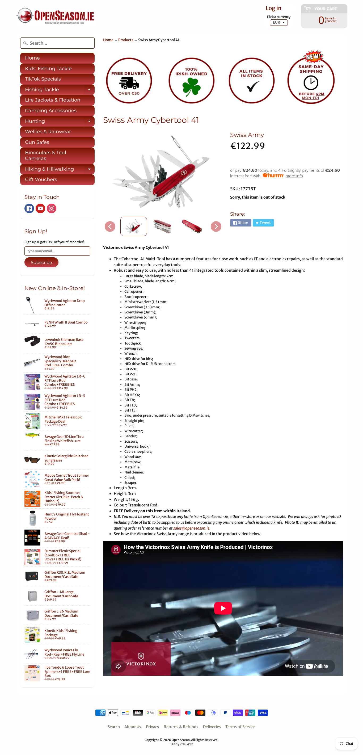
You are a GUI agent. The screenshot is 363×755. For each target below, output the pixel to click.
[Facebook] (29, 208)
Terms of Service (240, 726)
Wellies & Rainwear (48, 132)
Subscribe (41, 262)
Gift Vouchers (41, 179)
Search (114, 726)
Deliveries (212, 726)
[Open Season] (55, 16)
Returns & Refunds (181, 726)
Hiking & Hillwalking (60, 170)
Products (125, 40)
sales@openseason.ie (191, 528)
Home (32, 58)
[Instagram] (51, 208)
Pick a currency (278, 17)
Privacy (152, 726)
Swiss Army (247, 135)
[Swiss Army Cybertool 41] (133, 226)
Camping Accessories (51, 111)
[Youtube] (40, 208)
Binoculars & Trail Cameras (45, 155)
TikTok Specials (43, 79)
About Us (132, 726)
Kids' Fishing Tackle (48, 69)
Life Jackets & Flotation (52, 100)
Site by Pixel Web (181, 744)
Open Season (181, 740)
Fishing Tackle (60, 91)
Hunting (60, 122)
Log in (273, 8)
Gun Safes (37, 142)
